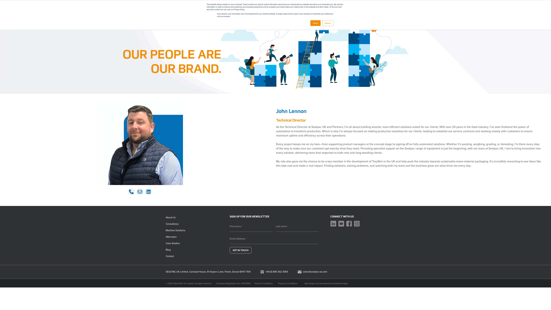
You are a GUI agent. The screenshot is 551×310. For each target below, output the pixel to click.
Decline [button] (328, 23)
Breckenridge (341, 283)
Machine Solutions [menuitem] (175, 230)
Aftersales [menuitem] (171, 237)
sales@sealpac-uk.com (315, 272)
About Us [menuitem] (171, 217)
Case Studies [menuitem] (173, 243)
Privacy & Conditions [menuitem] (287, 283)
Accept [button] (315, 23)
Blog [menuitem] (168, 250)
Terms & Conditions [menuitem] (263, 283)
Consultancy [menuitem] (172, 224)
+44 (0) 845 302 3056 (276, 272)
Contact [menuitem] (170, 256)
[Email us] (139, 191)
